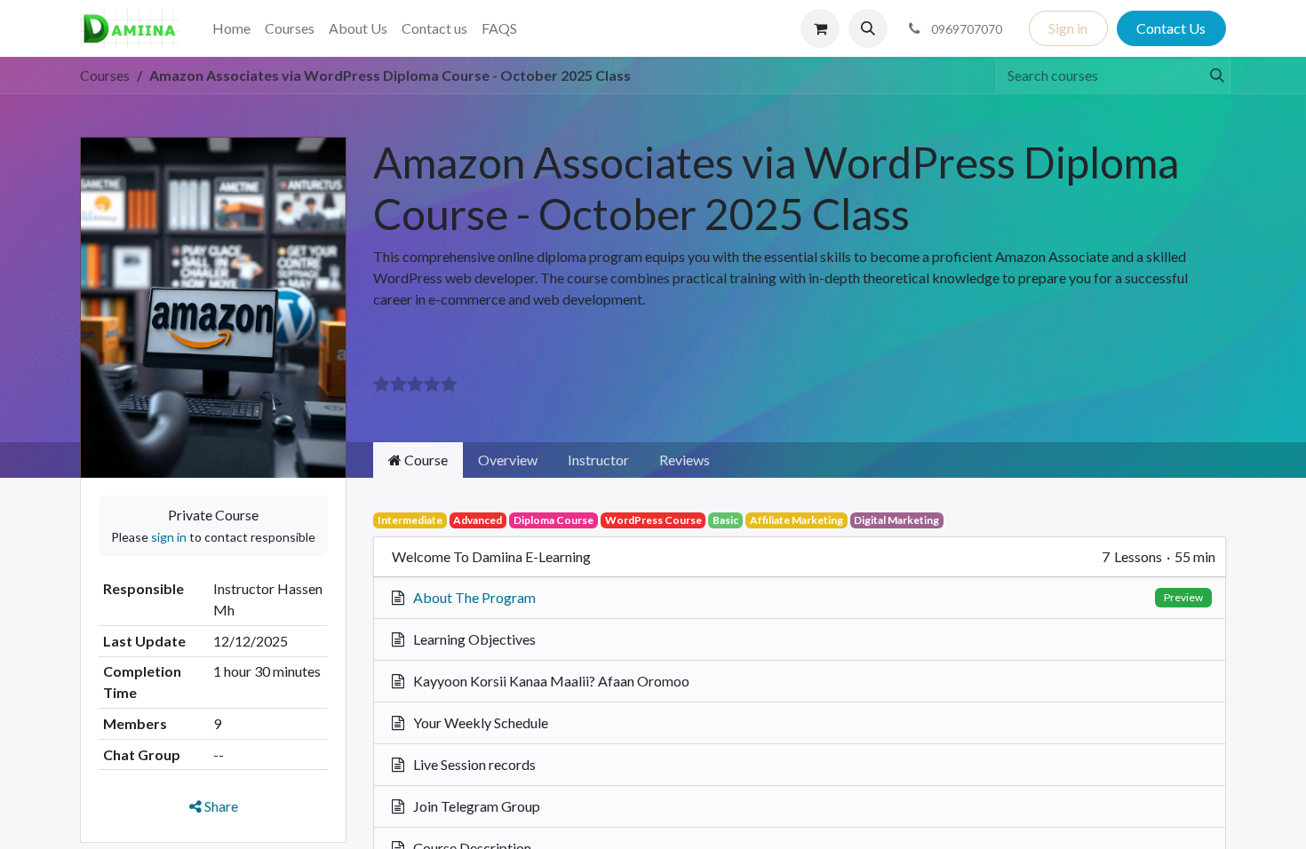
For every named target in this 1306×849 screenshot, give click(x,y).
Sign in (1067, 28)
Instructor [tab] (598, 459)
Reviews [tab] (684, 459)
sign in (169, 536)
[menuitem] (231, 28)
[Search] (1210, 75)
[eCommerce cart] (820, 28)
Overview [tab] (508, 459)
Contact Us (1171, 28)
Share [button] (220, 805)
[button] (868, 28)
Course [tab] (425, 459)
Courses (105, 75)
